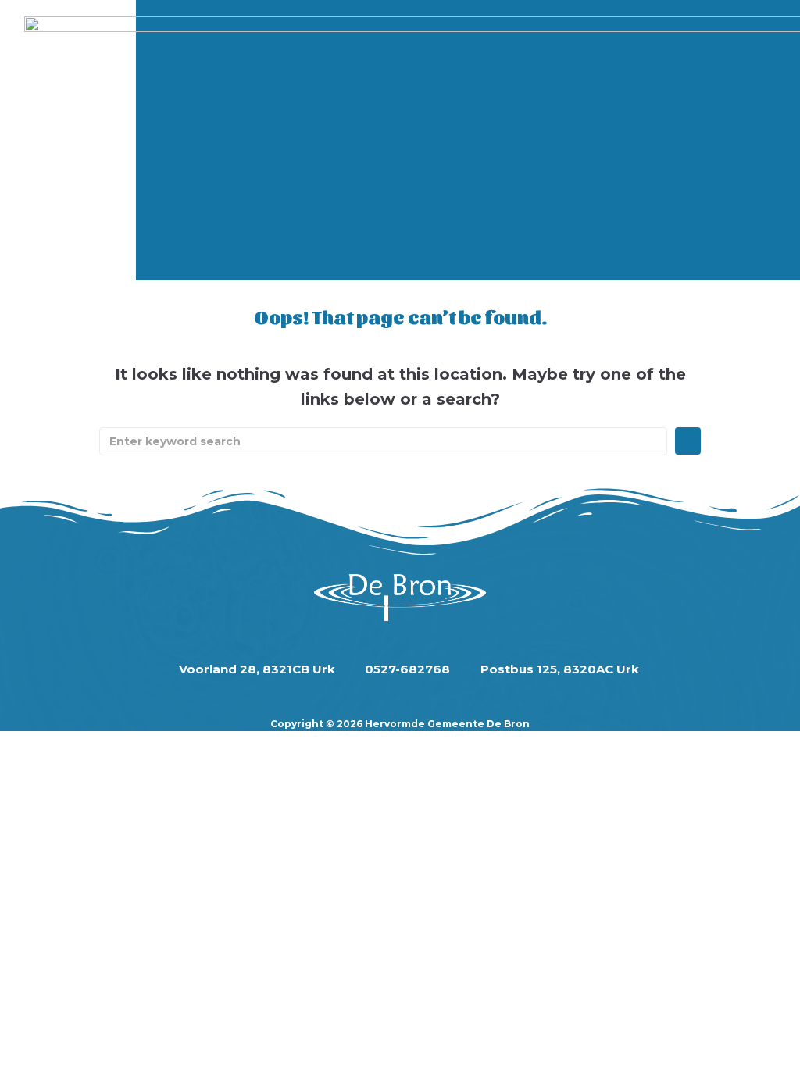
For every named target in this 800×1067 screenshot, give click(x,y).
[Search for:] (383, 441)
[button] (457, 136)
